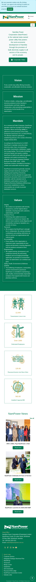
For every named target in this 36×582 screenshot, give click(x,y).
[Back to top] (32, 578)
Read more (18, 447)
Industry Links (8, 575)
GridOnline (7, 566)
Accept (10, 9)
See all (32, 418)
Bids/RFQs (7, 560)
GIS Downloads (8, 568)
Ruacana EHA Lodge (10, 571)
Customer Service (9, 556)
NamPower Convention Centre (13, 573)
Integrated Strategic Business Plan (14, 558)
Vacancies (7, 562)
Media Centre (8, 564)
